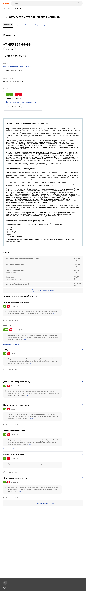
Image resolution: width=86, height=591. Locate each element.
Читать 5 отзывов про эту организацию (21, 102)
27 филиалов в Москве (11, 344)
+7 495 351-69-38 (17, 44)
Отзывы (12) (15, 386)
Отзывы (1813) (18, 330)
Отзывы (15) (15, 409)
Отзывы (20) (15, 354)
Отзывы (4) (14, 458)
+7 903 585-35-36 (14, 56)
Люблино (6, 8)
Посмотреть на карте (13, 70)
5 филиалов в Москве (10, 449)
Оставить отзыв (14, 106)
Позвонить (9, 49)
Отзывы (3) (14, 306)
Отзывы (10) (15, 435)
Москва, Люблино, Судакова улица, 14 (18, 66)
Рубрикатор (7, 588)
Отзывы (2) (14, 482)
